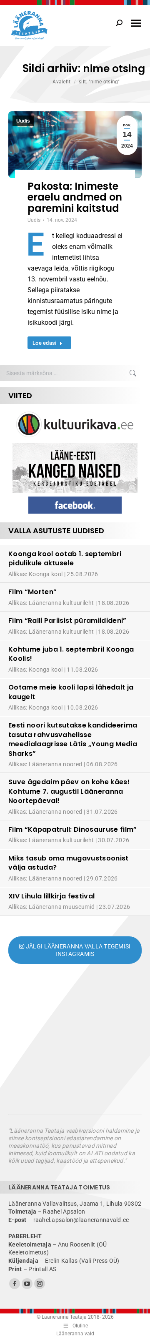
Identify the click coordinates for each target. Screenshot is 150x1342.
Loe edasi (44, 343)
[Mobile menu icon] (136, 23)
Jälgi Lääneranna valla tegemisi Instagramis (78, 950)
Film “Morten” (32, 592)
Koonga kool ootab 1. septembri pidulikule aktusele (65, 558)
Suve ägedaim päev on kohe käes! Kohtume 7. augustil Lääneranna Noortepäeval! (69, 791)
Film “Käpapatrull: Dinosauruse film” (72, 829)
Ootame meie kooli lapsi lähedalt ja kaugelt (70, 691)
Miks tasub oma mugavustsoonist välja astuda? (68, 862)
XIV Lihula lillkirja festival (51, 896)
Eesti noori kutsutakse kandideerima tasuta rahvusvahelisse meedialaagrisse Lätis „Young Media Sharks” (72, 739)
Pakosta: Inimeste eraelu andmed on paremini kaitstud (75, 197)
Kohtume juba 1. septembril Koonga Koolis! (71, 654)
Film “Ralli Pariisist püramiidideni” (67, 620)
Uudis (23, 121)
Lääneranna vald (75, 1334)
